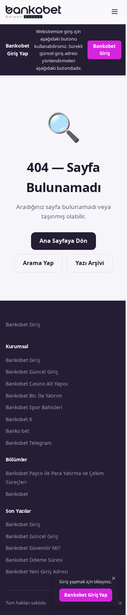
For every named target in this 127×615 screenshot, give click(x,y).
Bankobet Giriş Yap (85, 595)
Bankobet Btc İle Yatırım (34, 395)
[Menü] (114, 12)
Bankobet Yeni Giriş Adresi (37, 571)
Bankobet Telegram (29, 442)
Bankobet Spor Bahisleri (34, 407)
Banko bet (17, 431)
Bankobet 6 (19, 419)
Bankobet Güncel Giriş (32, 371)
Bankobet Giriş (104, 50)
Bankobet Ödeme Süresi (34, 559)
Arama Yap (38, 263)
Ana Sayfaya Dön (63, 241)
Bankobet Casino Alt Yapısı (37, 383)
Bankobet (17, 494)
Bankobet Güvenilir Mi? (33, 548)
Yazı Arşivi (89, 263)
